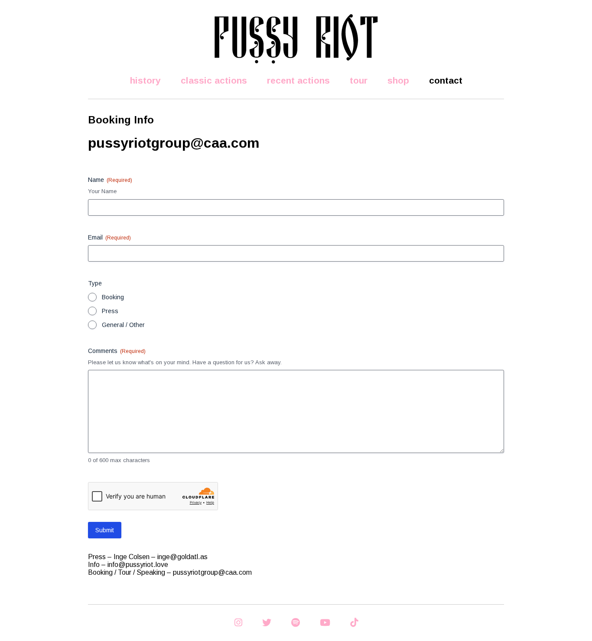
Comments (117, 350)
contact (445, 80)
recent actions (298, 80)
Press (110, 311)
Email (109, 237)
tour (359, 80)
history (145, 80)
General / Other (123, 324)
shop (398, 80)
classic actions (214, 80)
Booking (113, 297)
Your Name (102, 191)
